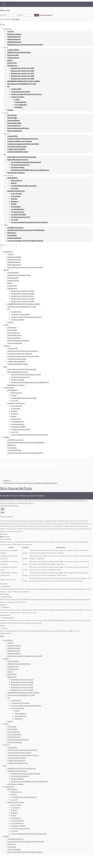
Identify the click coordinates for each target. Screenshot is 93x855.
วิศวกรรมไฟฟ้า (12, 118)
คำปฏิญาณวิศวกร (13, 57)
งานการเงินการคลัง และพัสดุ (20, 91)
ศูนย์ (5, 154)
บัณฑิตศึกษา (19, 107)
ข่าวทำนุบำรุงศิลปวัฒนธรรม (25, 483)
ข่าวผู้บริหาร (38, 483)
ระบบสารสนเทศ (8, 175)
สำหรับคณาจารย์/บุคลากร (16, 191)
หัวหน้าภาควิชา (12, 63)
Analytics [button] (3, 605)
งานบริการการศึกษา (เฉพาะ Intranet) (19, 141)
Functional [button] (3, 584)
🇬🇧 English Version (10, 5)
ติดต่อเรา (10, 110)
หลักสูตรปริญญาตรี (14, 36)
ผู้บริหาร (10, 60)
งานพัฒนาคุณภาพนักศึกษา (16, 149)
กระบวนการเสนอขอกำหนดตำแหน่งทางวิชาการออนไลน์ (29, 222)
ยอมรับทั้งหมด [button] (14, 506)
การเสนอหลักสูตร (20, 102)
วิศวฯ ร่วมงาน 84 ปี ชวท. (16, 488)
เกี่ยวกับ (6, 47)
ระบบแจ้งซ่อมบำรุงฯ (17, 209)
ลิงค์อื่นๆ (6, 225)
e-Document (15, 196)
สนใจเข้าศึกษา (8, 29)
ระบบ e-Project (16, 193)
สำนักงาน (6, 133)
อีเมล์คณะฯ (14, 201)
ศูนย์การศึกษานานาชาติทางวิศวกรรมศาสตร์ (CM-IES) (25, 44)
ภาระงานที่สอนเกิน (21, 104)
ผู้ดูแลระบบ (7, 480)
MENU (2, 636)
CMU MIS (14, 199)
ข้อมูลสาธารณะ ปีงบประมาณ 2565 (22, 68)
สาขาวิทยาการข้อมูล (17, 167)
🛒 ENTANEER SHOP (11, 3)
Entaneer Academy (14, 34)
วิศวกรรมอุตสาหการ (14, 125)
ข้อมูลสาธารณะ (12, 65)
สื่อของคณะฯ (11, 233)
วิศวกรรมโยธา (12, 115)
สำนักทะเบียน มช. (16, 180)
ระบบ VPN (14, 188)
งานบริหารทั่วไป (16, 89)
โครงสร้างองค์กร (13, 55)
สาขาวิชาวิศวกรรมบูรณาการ (20, 165)
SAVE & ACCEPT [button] (5, 633)
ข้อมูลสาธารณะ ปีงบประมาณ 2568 (22, 76)
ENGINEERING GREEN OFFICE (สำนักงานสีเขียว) (23, 81)
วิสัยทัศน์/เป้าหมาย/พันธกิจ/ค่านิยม (19, 52)
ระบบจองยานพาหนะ (17, 212)
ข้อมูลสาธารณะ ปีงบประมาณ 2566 (22, 71)
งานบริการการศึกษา (17, 97)
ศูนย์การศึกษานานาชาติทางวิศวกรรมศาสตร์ (21, 157)
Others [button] (2, 625)
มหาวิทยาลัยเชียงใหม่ (14, 238)
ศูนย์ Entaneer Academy (16, 172)
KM (8, 86)
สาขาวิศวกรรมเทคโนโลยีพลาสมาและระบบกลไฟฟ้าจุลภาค (30, 170)
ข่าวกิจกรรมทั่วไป (9, 483)
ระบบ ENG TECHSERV (18, 214)
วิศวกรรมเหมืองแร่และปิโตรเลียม (18, 128)
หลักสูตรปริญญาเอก (14, 42)
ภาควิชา (6, 112)
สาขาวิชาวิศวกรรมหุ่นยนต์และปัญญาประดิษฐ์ (26, 162)
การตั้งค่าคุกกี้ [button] (4, 506)
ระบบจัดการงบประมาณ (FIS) (20, 217)
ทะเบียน (17, 99)
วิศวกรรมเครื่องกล (13, 120)
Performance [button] (4, 594)
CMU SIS (14, 183)
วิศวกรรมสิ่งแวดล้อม (14, 123)
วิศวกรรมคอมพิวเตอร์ (14, 131)
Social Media (12, 235)
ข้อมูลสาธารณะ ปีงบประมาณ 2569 (22, 78)
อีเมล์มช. (14, 204)
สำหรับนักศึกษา (12, 178)
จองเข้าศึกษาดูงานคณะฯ (15, 227)
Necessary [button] (3, 534)
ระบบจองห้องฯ (16, 206)
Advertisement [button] (5, 615)
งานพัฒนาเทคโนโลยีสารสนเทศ (17, 151)
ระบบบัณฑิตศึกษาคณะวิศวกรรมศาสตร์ (24, 186)
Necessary (6, 536)
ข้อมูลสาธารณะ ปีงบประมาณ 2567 (22, 73)
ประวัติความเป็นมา (13, 50)
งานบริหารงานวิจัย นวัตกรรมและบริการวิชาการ (26, 94)
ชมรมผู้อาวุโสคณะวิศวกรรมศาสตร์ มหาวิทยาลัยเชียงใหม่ (26, 230)
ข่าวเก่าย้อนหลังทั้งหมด (50, 483)
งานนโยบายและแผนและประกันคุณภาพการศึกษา (23, 144)
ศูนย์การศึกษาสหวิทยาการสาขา (17, 159)
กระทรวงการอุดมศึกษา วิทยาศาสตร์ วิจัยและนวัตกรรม (25, 240)
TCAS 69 (10, 31)
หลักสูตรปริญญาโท (13, 39)
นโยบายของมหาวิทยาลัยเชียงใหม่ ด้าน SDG (21, 84)
